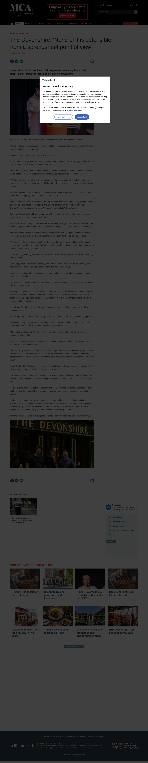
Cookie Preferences (63, 117)
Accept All (82, 117)
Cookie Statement (74, 110)
